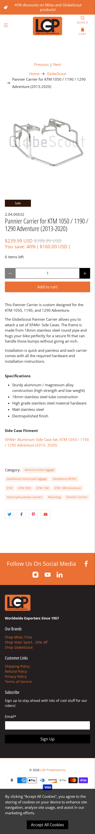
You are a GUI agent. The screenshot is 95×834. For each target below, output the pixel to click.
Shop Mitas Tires (18, 637)
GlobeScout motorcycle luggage (27, 479)
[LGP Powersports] (47, 26)
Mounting (54, 497)
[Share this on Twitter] (9, 514)
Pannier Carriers (76, 497)
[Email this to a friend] (45, 514)
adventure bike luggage (39, 470)
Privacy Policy (16, 676)
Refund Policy (16, 671)
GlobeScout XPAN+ (64, 479)
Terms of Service (18, 681)
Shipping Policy (17, 666)
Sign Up (47, 739)
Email (10, 716)
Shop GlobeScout (19, 647)
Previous (41, 64)
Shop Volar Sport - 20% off (26, 642)
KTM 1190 (43, 488)
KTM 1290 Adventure (68, 488)
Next (57, 64)
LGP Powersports (52, 770)
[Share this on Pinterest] (33, 514)
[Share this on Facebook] (21, 514)
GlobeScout (56, 74)
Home (34, 74)
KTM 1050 (25, 488)
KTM (9, 488)
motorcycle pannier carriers (24, 497)
